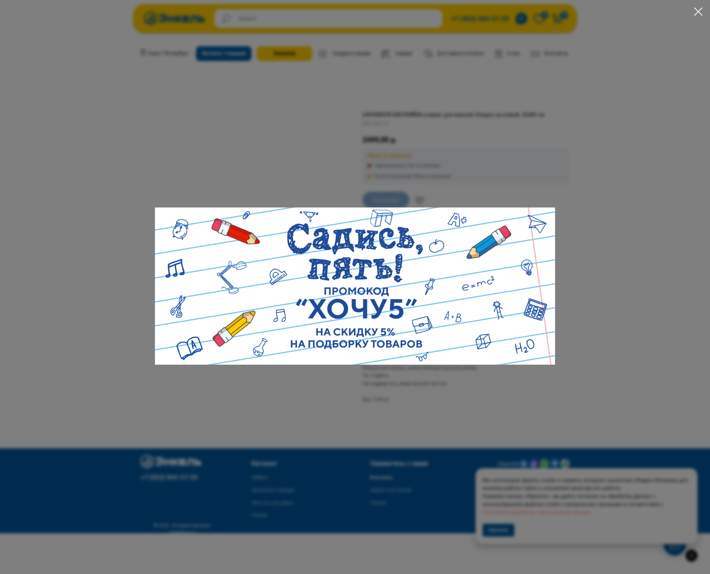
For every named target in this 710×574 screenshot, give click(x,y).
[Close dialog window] (698, 12)
